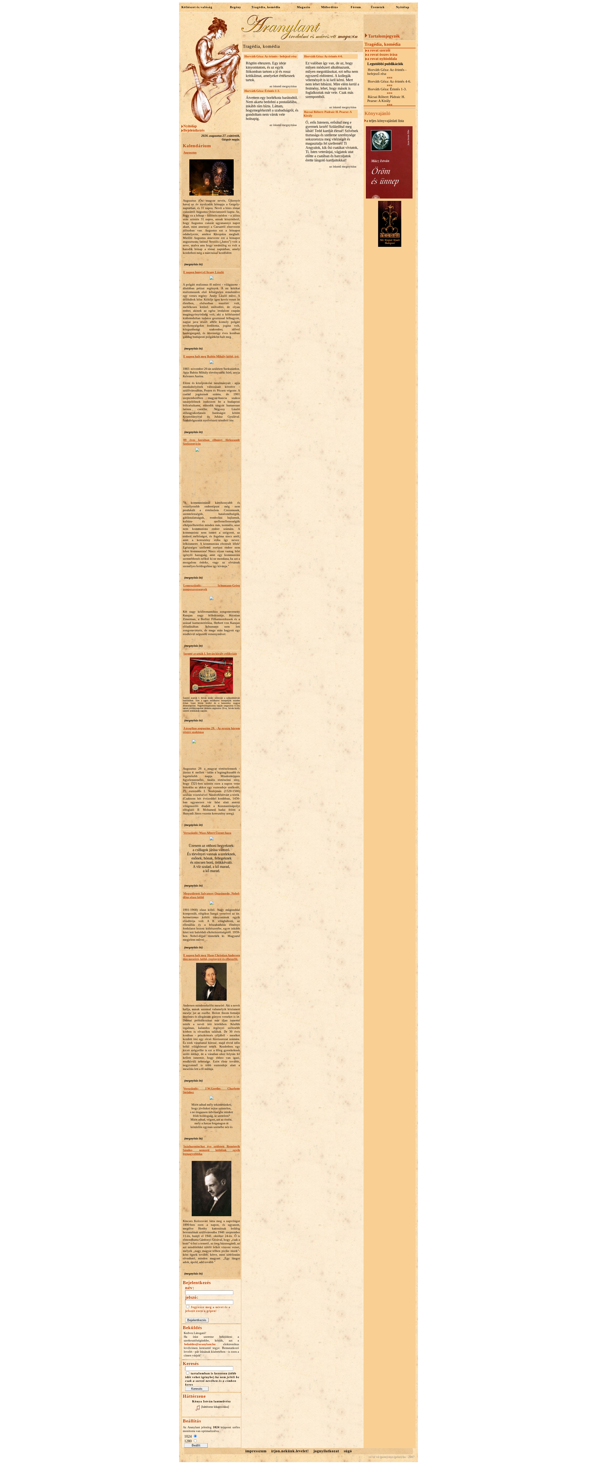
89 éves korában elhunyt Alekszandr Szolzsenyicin (211, 441)
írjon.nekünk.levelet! (290, 1451)
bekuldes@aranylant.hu (199, 1344)
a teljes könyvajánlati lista (385, 121)
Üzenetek (378, 7)
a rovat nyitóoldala (382, 59)
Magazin (303, 7)
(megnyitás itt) (193, 264)
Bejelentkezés (194, 130)
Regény (235, 7)
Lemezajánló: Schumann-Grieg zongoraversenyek (211, 587)
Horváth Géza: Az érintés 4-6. (323, 56)
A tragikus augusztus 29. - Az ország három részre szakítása (211, 730)
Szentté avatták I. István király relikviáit (210, 653)
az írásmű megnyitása (283, 86)
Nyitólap (402, 7)
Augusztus (190, 152)
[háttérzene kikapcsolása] (215, 1406)
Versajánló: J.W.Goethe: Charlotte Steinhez (211, 1090)
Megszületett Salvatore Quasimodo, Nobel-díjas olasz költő (211, 895)
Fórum (356, 7)
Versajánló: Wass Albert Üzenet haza (207, 833)
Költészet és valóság (196, 7)
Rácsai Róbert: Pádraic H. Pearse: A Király (327, 113)
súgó (348, 1451)
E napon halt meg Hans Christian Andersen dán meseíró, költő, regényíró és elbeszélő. (211, 957)
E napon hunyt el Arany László (203, 272)
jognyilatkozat (326, 1451)
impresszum (256, 1451)
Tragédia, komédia (265, 7)
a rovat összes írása (382, 54)
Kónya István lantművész (211, 1401)
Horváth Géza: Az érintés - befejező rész (270, 56)
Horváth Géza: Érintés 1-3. (262, 91)
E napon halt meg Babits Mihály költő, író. (211, 356)
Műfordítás (329, 7)
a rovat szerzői (378, 50)
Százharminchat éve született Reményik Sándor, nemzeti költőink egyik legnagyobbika (211, 1150)
